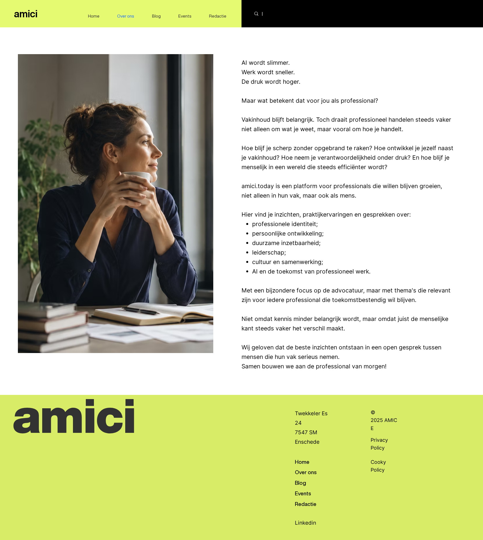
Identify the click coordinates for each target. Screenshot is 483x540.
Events (303, 493)
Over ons (306, 472)
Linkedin (305, 523)
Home (302, 461)
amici (25, 13)
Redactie (305, 504)
